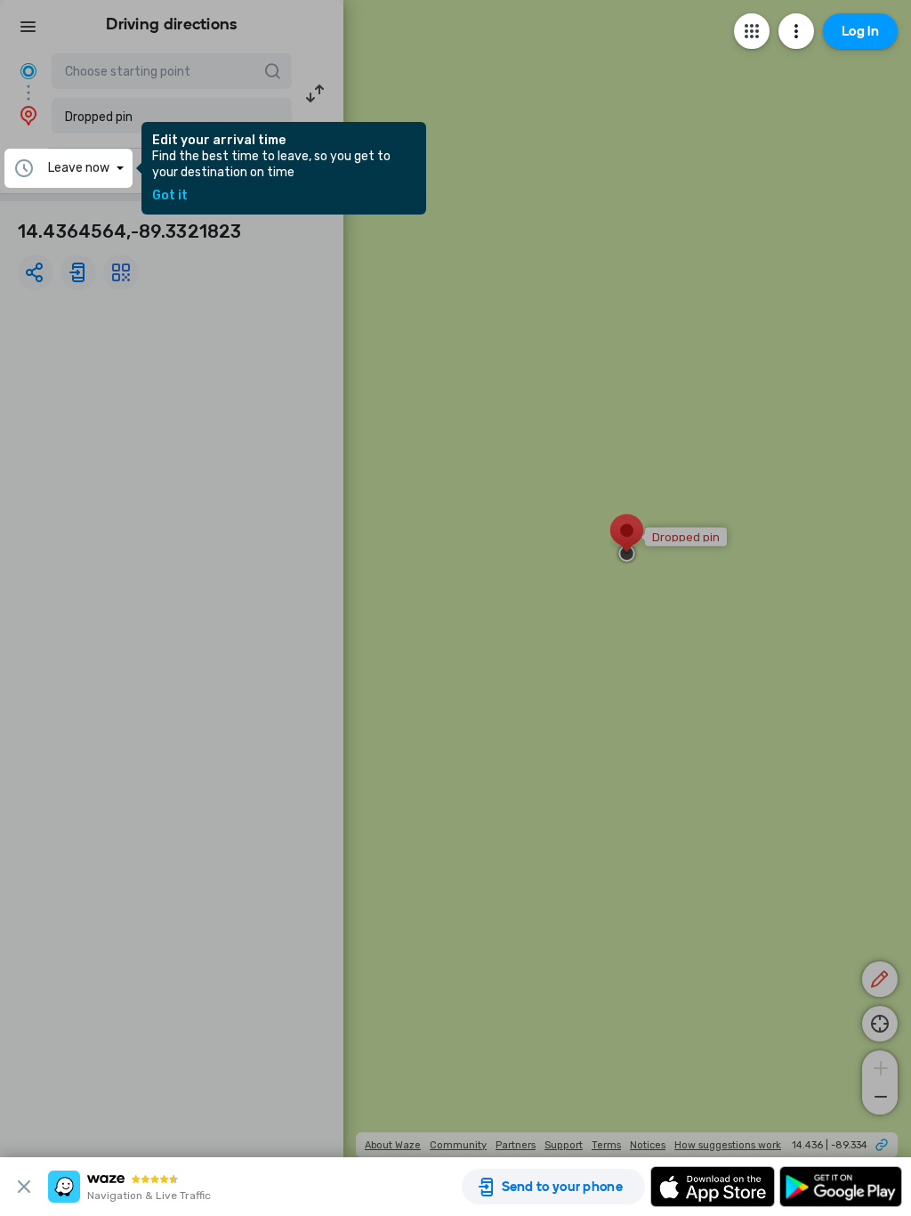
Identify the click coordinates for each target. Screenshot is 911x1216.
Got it (170, 196)
